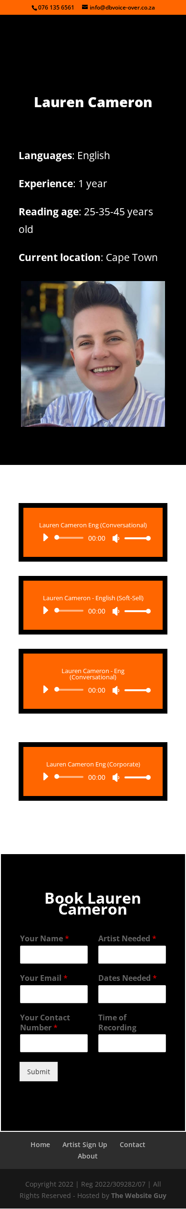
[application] (93, 538)
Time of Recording (117, 1023)
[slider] (135, 538)
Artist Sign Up (84, 1144)
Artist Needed (127, 939)
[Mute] (116, 538)
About (88, 1155)
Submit (38, 1071)
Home (40, 1144)
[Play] (45, 537)
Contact (132, 1144)
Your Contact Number (45, 1023)
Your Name (44, 939)
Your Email (44, 978)
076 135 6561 (56, 7)
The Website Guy (138, 1195)
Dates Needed (127, 978)
